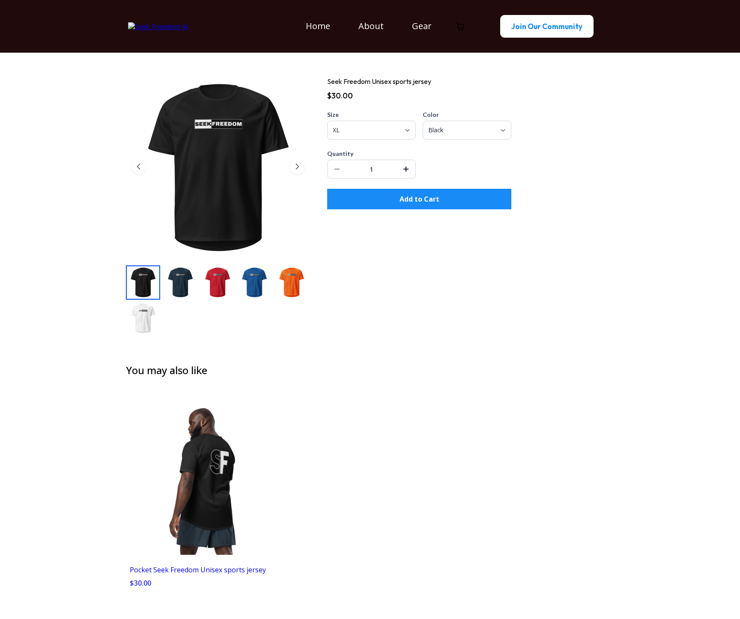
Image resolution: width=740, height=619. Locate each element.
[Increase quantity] (406, 169)
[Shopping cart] (460, 26)
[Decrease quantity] (337, 169)
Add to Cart (419, 199)
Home (318, 26)
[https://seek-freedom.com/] (158, 25)
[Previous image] (138, 166)
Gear (422, 26)
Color (431, 114)
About (371, 26)
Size (333, 114)
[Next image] (297, 166)
